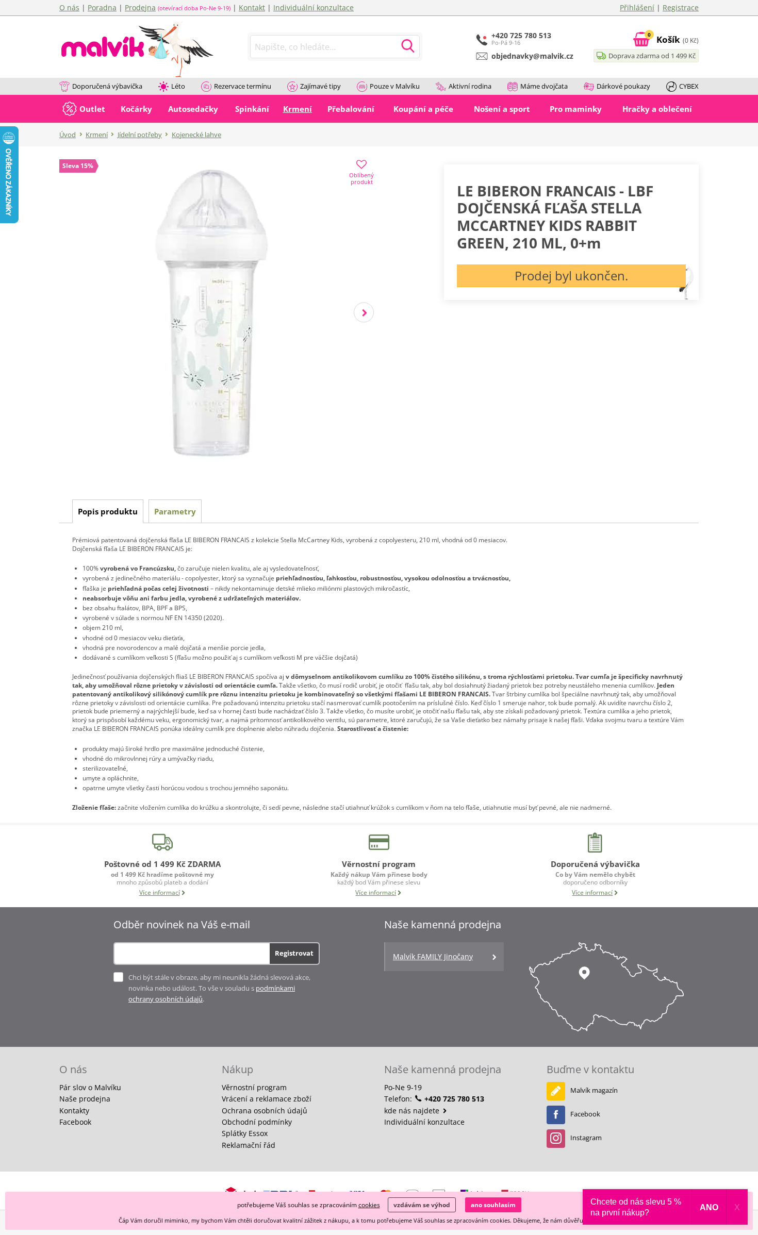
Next (364, 313)
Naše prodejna (84, 1099)
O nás (69, 7)
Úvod (67, 134)
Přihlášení (637, 7)
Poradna (102, 7)
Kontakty (74, 1110)
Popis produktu (108, 511)
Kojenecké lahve (196, 134)
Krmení (97, 134)
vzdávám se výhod (421, 1204)
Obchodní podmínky (257, 1122)
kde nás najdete (412, 1110)
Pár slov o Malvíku (90, 1087)
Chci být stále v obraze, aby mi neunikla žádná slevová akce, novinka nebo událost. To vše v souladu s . (219, 988)
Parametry (175, 511)
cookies (369, 1204)
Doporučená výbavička (107, 86)
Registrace (681, 7)
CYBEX (689, 86)
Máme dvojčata (544, 86)
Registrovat (294, 953)
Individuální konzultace (313, 7)
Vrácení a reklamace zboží (266, 1099)
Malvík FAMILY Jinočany (433, 956)
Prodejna (140, 7)
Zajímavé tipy (320, 86)
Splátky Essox (245, 1133)
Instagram (586, 1137)
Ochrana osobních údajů (264, 1110)
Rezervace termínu (242, 86)
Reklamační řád (248, 1145)
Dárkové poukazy (623, 86)
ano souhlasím (493, 1204)
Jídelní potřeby (140, 134)
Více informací (159, 892)
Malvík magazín (594, 1090)
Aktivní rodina (470, 86)
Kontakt (252, 7)
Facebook (75, 1122)
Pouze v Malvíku (395, 86)
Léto (178, 86)
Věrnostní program (254, 1087)
